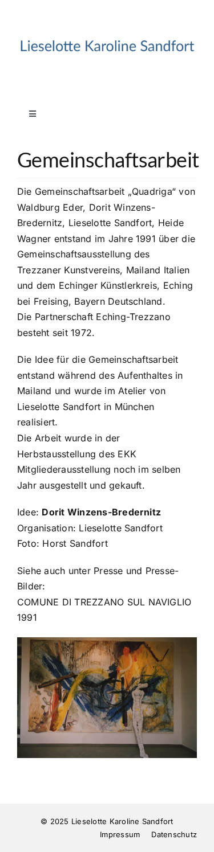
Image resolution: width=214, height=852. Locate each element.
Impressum (120, 834)
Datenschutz (174, 834)
